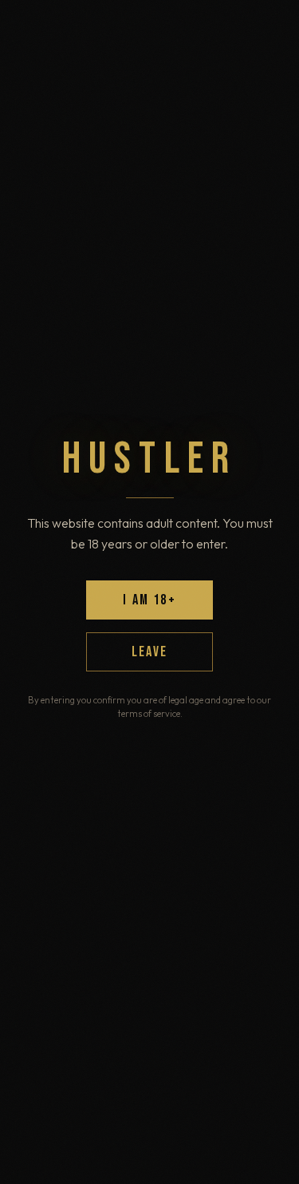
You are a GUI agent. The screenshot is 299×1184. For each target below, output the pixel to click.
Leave (149, 652)
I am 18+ (149, 600)
